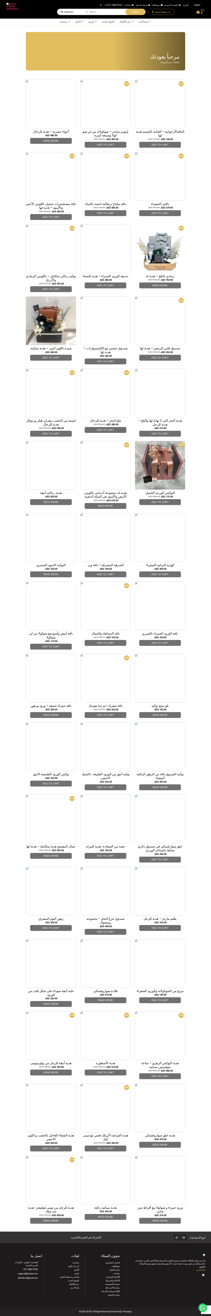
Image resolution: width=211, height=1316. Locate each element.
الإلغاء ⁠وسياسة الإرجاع (111, 1291)
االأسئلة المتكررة (113, 1277)
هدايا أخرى (143, 21)
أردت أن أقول (73, 1266)
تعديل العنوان (114, 1270)
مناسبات (63, 21)
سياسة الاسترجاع (113, 1288)
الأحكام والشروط (113, 1280)
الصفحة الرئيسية (171, 5)
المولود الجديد (108, 21)
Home (176, 62)
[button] (202, 1307)
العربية (185, 5)
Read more (51, 141)
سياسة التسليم (114, 1295)
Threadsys (127, 1311)
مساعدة (127, 5)
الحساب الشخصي (112, 1262)
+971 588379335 (114, 5)
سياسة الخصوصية (112, 1284)
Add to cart (105, 144)
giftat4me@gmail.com (28, 1278)
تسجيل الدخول (142, 5)
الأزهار (78, 21)
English (197, 5)
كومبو (91, 21)
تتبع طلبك (156, 5)
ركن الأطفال (125, 21)
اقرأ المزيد (201, 1270)
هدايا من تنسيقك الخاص (69, 1277)
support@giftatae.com (28, 1273)
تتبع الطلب (115, 1266)
